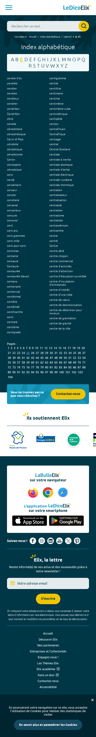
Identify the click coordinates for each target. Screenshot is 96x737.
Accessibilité (48, 687)
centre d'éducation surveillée (67, 276)
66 (60, 362)
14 (55, 348)
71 (84, 362)
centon (53, 124)
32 (60, 353)
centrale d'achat (59, 169)
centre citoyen (58, 256)
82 (56, 367)
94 (32, 372)
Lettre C (68, 36)
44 (37, 358)
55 (9, 362)
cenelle (11, 124)
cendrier (12, 103)
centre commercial (61, 261)
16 (64, 348)
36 (79, 353)
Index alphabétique (50, 36)
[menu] (9, 7)
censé (10, 180)
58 (23, 362)
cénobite (12, 144)
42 (28, 358)
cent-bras (13, 251)
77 (32, 367)
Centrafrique (57, 134)
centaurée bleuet (18, 276)
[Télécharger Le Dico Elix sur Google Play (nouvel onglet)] (66, 520)
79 (42, 367)
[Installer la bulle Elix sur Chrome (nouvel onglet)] (48, 492)
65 (56, 362)
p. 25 (78, 36)
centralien (55, 190)
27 (37, 353)
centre (53, 235)
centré (53, 241)
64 (51, 362)
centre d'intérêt (59, 289)
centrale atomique (61, 164)
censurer (12, 220)
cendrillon (13, 108)
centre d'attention (61, 271)
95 (37, 372)
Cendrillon (13, 114)
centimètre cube (60, 108)
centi (10, 317)
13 (50, 348)
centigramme (57, 78)
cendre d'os (14, 78)
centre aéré (56, 251)
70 (79, 362)
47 (51, 358)
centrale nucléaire (60, 180)
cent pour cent (16, 245)
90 (14, 372)
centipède (55, 118)
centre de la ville (59, 328)
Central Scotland (59, 149)
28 (42, 353)
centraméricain (58, 225)
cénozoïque (14, 169)
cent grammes (16, 235)
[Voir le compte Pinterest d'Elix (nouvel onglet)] (77, 541)
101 (67, 372)
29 (46, 353)
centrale (54, 154)
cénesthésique (16, 134)
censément (14, 185)
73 (14, 367)
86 (74, 367)
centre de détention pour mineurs (65, 312)
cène (10, 118)
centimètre (56, 103)
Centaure (13, 266)
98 (51, 372)
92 (23, 372)
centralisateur (58, 195)
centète (12, 301)
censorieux (14, 210)
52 (74, 358)
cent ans (12, 230)
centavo (12, 281)
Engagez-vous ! (48, 657)
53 (79, 358)
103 (80, 372)
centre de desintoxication (65, 305)
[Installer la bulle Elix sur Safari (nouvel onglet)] (63, 492)
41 (23, 358)
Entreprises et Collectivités (48, 651)
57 (18, 362)
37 (84, 353)
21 (9, 353)
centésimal (14, 296)
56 (14, 362)
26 (32, 353)
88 (84, 367)
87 (79, 367)
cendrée (12, 83)
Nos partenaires (48, 645)
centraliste (56, 220)
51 (70, 358)
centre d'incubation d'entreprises (61, 283)
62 (42, 362)
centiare (12, 322)
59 (28, 362)
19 (78, 348)
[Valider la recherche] (84, 26)
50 (65, 358)
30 (51, 353)
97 (46, 372)
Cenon (11, 159)
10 (36, 348)
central (53, 144)
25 (28, 353)
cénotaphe (14, 164)
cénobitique (14, 149)
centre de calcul (59, 300)
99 (56, 372)
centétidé (13, 307)
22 (14, 353)
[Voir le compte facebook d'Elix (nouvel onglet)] (33, 541)
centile (53, 83)
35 (74, 353)
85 (70, 367)
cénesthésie (14, 129)
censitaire (13, 200)
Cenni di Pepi (15, 139)
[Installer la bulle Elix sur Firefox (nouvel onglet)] (33, 492)
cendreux (13, 98)
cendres (12, 93)
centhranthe (15, 312)
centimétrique (58, 114)
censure (12, 215)
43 (32, 358)
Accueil (32, 36)
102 (74, 372)
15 (60, 348)
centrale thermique (61, 185)
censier (11, 195)
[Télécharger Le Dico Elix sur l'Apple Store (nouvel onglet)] (29, 520)
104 (10, 377)
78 (37, 367)
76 (28, 367)
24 (23, 353)
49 (60, 358)
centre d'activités (60, 266)
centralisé (55, 205)
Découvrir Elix (48, 639)
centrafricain (57, 129)
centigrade (14, 332)
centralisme (56, 215)
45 (42, 358)
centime (54, 98)
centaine (12, 256)
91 (18, 372)
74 (18, 367)
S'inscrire (48, 599)
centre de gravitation (62, 318)
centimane (56, 93)
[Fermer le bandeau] (92, 699)
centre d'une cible (60, 294)
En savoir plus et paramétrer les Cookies (48, 725)
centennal (13, 291)
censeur (12, 190)
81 (51, 367)
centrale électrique (61, 174)
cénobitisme (15, 154)
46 (46, 358)
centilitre (55, 88)
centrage (55, 139)
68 (70, 362)
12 (46, 348)
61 (37, 362)
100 (61, 372)
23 (18, 353)
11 (41, 348)
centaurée (13, 271)
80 (46, 367)
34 (70, 353)
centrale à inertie (60, 159)
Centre (53, 245)
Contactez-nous (68, 394)
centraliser (56, 210)
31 (56, 353)
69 (74, 362)
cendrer (12, 88)
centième (13, 327)
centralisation (58, 200)
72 (9, 367)
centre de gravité (60, 323)
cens (10, 174)
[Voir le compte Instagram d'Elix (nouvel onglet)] (41, 541)
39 (14, 358)
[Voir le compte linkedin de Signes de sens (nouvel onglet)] (50, 541)
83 (60, 367)
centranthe (56, 230)
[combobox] (48, 26)
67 (65, 362)
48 (56, 358)
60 (32, 362)
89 (9, 372)
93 (28, 372)
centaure (12, 261)
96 (42, 372)
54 (84, 358)
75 (23, 367)
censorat (12, 205)
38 (9, 358)
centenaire (14, 286)
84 (65, 367)
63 (46, 362)
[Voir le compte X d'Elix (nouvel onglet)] (68, 541)
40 (18, 358)
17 (69, 348)
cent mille (13, 241)
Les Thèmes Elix (48, 663)
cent (10, 225)
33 (65, 353)
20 (83, 348)
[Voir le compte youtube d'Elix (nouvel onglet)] (59, 541)
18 (73, 348)
